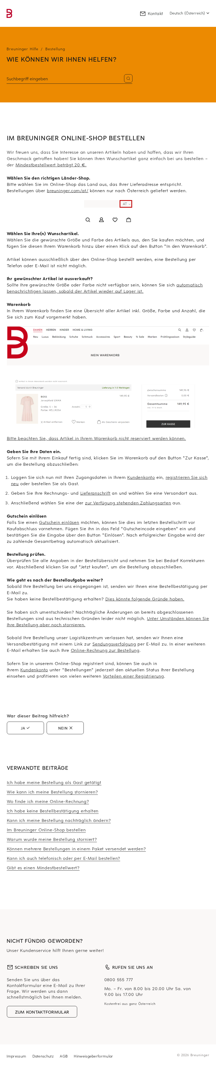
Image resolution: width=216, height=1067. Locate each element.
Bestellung (55, 48)
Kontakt (155, 13)
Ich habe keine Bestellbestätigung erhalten (53, 810)
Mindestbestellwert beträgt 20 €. (51, 164)
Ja (23, 728)
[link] (9, 13)
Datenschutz (43, 1056)
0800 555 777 (118, 979)
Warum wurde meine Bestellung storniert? (52, 839)
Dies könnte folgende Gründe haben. (144, 599)
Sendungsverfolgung (114, 644)
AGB (64, 1056)
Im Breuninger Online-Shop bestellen (46, 829)
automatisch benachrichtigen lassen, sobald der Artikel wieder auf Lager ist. (105, 288)
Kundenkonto (141, 477)
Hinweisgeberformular (93, 1056)
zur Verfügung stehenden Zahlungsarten (128, 502)
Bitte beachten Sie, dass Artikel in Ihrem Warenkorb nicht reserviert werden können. (96, 438)
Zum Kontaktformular (42, 1012)
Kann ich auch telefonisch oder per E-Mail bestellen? (63, 858)
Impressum (17, 1056)
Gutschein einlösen (59, 522)
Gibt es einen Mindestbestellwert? (43, 867)
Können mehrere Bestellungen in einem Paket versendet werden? (76, 848)
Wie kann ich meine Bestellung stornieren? (52, 792)
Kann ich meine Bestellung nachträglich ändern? (59, 820)
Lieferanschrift (95, 493)
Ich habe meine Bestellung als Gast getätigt (54, 782)
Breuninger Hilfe (22, 48)
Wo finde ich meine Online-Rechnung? (48, 801)
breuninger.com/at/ (67, 190)
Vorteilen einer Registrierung (133, 676)
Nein (62, 728)
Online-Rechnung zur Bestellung (105, 650)
